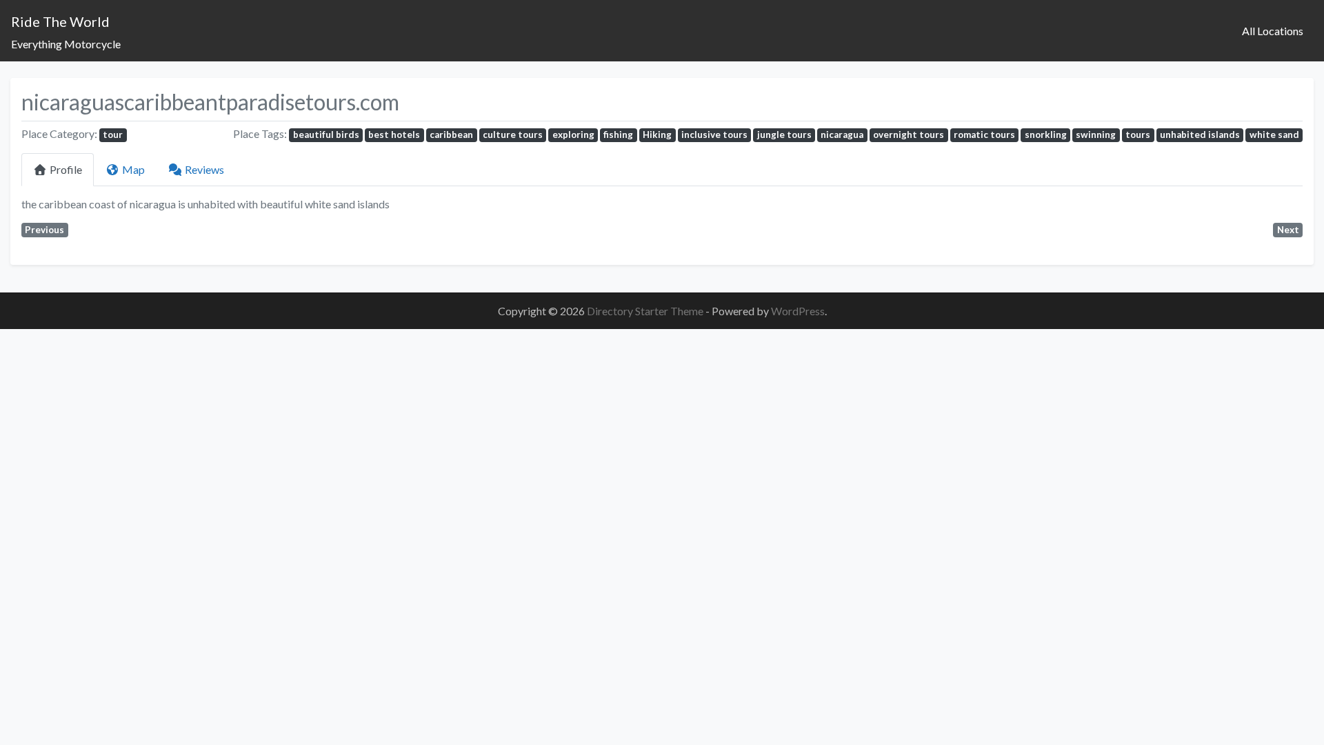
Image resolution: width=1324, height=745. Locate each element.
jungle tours (784, 134)
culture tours (513, 134)
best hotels (394, 134)
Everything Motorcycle (66, 43)
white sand (1274, 134)
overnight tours (908, 134)
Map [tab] (133, 169)
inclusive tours (714, 134)
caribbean (451, 134)
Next (1288, 229)
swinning (1096, 134)
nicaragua (842, 134)
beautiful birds (326, 134)
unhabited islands (1200, 134)
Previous (44, 229)
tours (1137, 134)
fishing (618, 134)
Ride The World (60, 21)
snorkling (1046, 134)
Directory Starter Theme (646, 310)
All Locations (1272, 30)
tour (113, 134)
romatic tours (984, 134)
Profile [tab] (66, 169)
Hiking (657, 134)
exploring (573, 134)
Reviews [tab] (204, 169)
